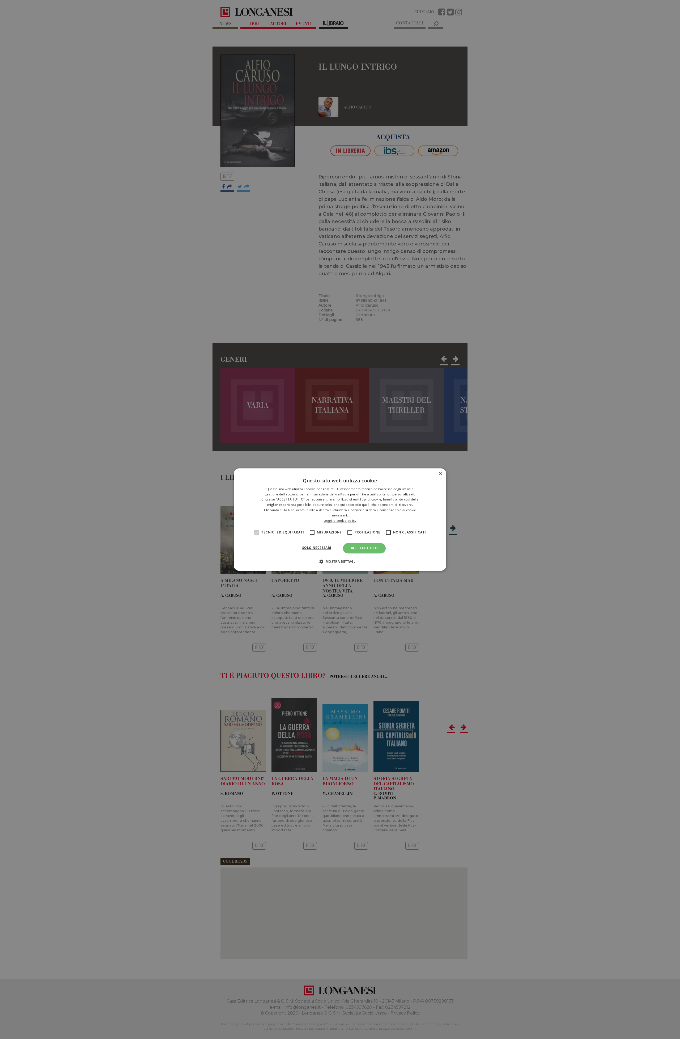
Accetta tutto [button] (364, 548)
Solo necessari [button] (316, 548)
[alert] (340, 519)
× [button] (440, 474)
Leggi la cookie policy (340, 520)
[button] (339, 561)
